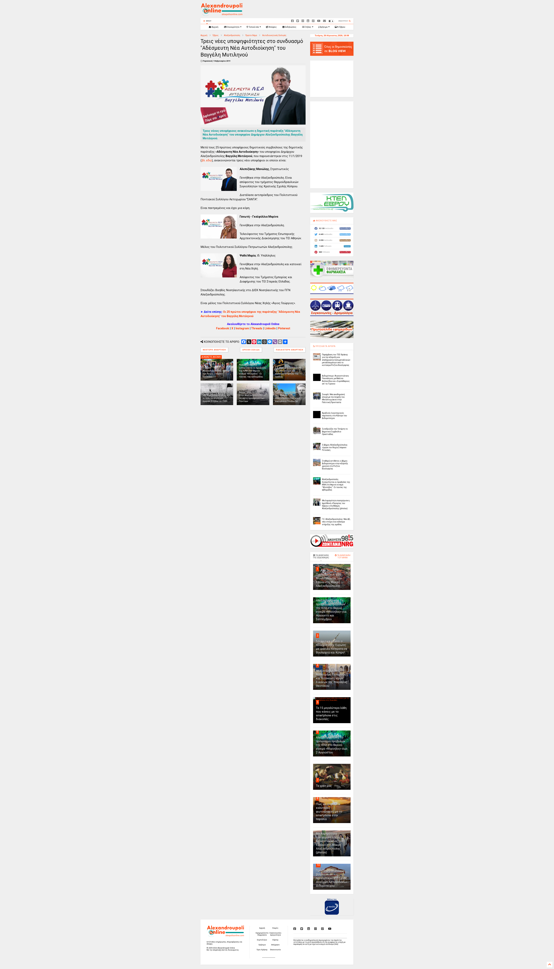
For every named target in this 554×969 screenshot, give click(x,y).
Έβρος (216, 35)
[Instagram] (303, 21)
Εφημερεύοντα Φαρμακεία (262, 934)
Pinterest (284, 328)
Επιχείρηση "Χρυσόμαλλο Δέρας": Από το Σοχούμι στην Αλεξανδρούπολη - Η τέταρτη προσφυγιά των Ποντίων (252, 395)
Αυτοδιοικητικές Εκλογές (274, 35)
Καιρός (275, 928)
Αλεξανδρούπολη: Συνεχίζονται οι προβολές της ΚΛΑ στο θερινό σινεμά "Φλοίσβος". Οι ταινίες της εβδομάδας (252, 370)
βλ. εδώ (207, 160)
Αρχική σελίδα (251, 350)
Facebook (222, 328)
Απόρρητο (275, 945)
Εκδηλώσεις (290, 27)
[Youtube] (318, 21)
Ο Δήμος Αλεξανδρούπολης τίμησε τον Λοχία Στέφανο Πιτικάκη (216, 372)
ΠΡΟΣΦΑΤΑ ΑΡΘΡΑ (325, 346)
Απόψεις (272, 27)
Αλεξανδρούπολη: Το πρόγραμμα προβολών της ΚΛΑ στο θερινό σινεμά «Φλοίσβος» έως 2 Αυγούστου (332, 745)
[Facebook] (292, 21)
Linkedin (270, 328)
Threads (256, 328)
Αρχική (214, 27)
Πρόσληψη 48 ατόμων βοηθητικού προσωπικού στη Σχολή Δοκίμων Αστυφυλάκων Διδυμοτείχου (332, 878)
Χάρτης (275, 940)
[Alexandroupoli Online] (221, 14)
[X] (297, 21)
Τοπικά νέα (253, 27)
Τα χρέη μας (324, 785)
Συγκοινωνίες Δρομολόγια (275, 934)
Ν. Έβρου (341, 27)
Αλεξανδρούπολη (232, 35)
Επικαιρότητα (232, 27)
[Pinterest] (313, 21)
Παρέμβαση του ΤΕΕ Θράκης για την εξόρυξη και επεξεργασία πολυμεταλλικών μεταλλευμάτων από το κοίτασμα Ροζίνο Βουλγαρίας (336, 359)
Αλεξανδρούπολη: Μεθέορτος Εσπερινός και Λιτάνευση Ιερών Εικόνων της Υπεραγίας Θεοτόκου (331, 678)
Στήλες (307, 27)
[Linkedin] (308, 21)
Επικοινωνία (275, 950)
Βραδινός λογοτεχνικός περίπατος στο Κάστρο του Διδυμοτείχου (334, 415)
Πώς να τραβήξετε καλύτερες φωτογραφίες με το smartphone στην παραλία (329, 811)
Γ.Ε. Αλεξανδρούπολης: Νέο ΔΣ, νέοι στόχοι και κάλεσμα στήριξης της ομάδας (289, 372)
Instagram (242, 328)
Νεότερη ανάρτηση (214, 350)
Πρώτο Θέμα (251, 35)
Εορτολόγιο (262, 940)
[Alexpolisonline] (324, 21)
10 (318, 865)
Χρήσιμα (323, 27)
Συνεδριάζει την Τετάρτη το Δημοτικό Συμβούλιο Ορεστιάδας (335, 431)
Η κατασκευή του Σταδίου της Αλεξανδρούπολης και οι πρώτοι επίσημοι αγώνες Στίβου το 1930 (216, 397)
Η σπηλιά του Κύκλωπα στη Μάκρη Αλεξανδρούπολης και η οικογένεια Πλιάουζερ (287, 397)
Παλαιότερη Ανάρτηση (289, 350)
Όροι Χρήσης (262, 950)
